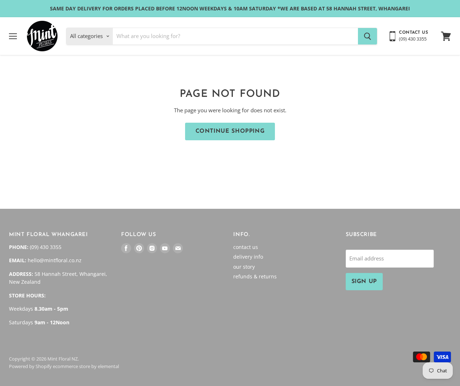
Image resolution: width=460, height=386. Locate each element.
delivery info (248, 256)
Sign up (364, 281)
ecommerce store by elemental (86, 366)
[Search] (367, 36)
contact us (245, 247)
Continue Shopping (230, 131)
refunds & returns (255, 276)
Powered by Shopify (30, 366)
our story (244, 266)
